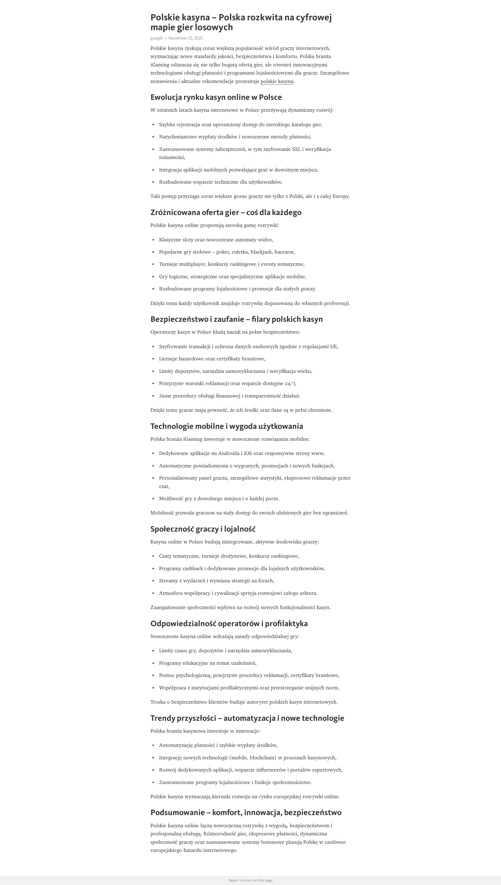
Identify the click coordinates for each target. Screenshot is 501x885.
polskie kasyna (277, 81)
